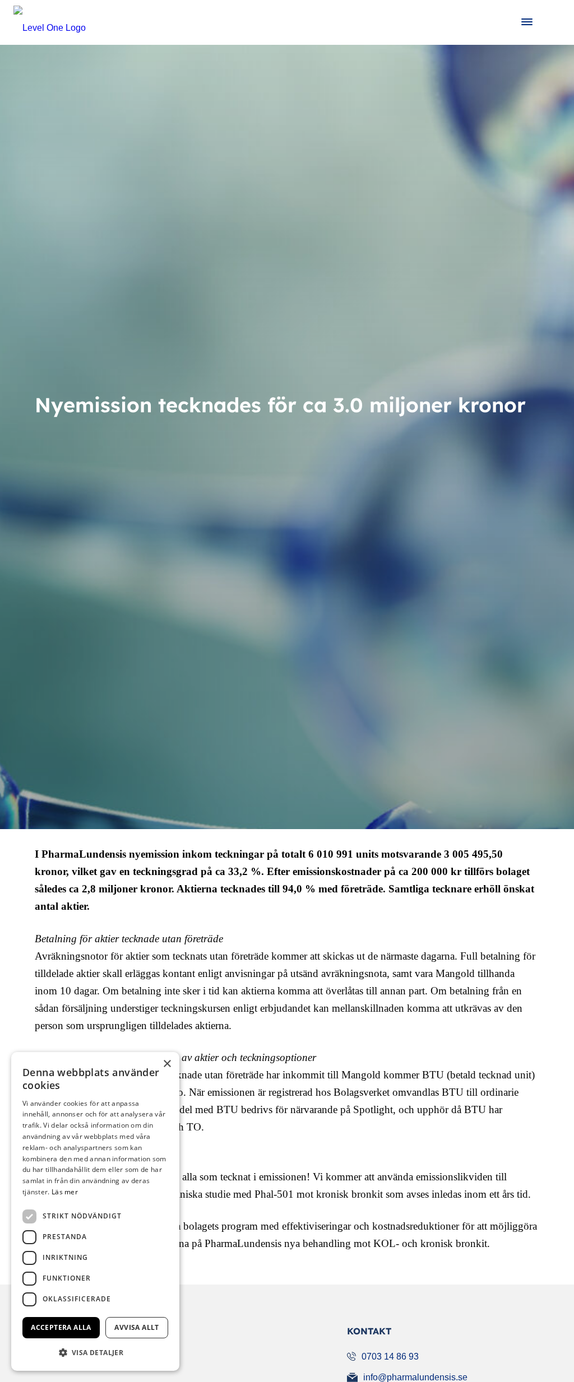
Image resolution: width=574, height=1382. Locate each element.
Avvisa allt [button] (136, 1327)
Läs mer (65, 1192)
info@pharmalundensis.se (415, 1377)
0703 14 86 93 (390, 1356)
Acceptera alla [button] (61, 1327)
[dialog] (95, 1211)
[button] (95, 1353)
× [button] (167, 1064)
